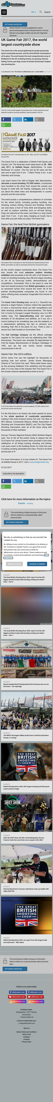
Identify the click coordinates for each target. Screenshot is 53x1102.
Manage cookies (14, 564)
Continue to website (37, 564)
